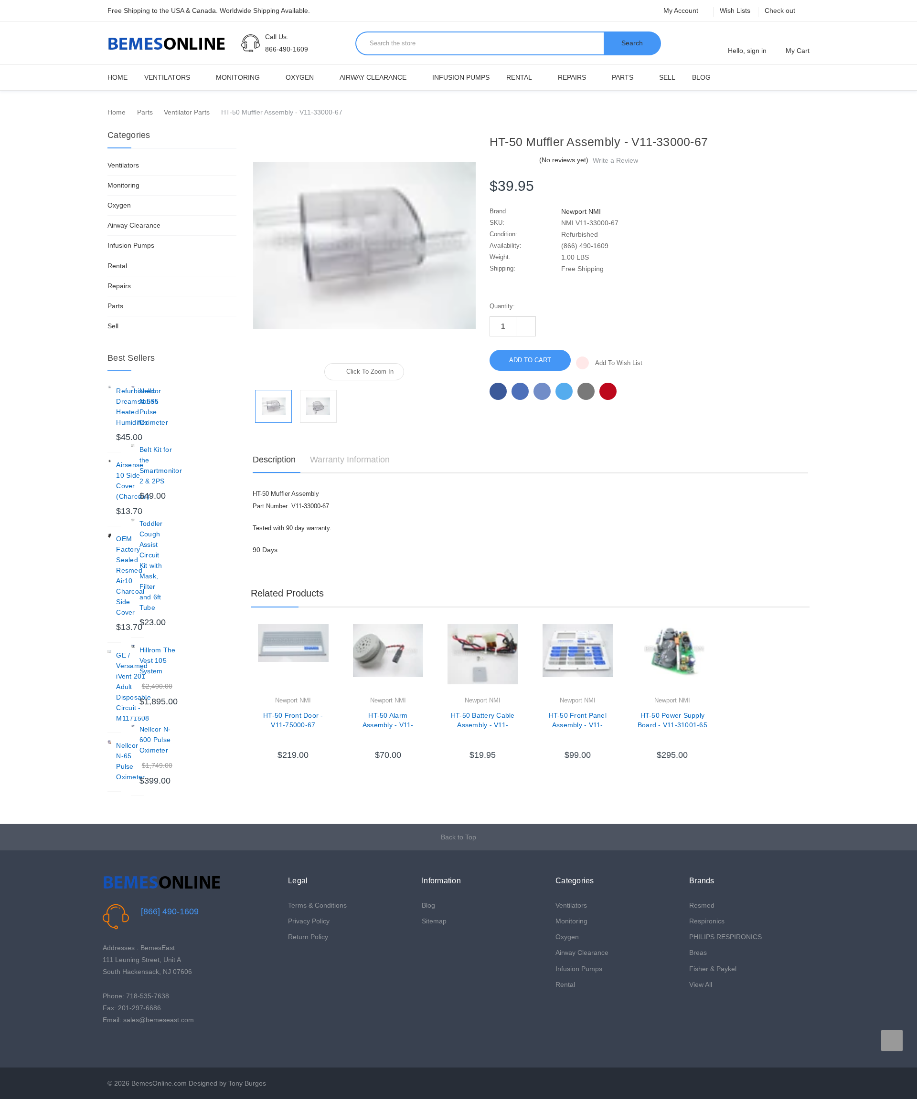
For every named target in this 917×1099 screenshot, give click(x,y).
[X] (564, 391)
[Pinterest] (608, 391)
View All (700, 984)
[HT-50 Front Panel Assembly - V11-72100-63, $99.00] (578, 659)
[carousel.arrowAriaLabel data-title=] (892, 1040)
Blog (701, 77)
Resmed (701, 905)
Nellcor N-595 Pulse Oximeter (153, 406)
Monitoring (238, 77)
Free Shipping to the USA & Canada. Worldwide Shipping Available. (208, 10)
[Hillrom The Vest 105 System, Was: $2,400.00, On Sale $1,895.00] (133, 647)
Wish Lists (735, 10)
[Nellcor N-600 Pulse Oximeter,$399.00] (133, 726)
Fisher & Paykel (712, 969)
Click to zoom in (370, 371)
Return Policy (308, 937)
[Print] (542, 391)
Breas (698, 952)
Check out (780, 10)
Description (274, 459)
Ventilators (167, 77)
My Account (681, 10)
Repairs (572, 77)
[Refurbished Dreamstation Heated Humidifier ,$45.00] (109, 387)
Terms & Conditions (317, 905)
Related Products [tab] (287, 593)
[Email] (520, 391)
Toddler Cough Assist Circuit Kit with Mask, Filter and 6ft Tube (151, 565)
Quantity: (502, 306)
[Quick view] (329, 656)
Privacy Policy (309, 921)
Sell (667, 77)
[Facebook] (498, 391)
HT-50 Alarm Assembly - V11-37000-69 (388, 721)
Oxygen (300, 77)
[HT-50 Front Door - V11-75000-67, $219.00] (293, 659)
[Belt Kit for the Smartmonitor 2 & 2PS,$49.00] (133, 446)
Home (117, 77)
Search (632, 43)
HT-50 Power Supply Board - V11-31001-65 (672, 720)
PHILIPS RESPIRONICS (725, 937)
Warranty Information (350, 459)
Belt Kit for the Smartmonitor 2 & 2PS (160, 465)
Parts (622, 77)
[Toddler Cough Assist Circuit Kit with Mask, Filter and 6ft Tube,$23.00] (133, 520)
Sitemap (434, 921)
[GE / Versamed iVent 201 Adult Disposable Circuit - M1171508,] (109, 652)
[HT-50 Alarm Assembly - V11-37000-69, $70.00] (388, 659)
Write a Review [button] (615, 160)
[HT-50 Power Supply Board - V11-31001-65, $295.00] (672, 659)
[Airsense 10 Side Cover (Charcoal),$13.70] (109, 461)
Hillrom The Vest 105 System (157, 660)
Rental (519, 77)
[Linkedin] (586, 391)
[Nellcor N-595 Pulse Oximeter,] (133, 387)
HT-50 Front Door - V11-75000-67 (293, 720)
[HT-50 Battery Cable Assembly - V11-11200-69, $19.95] (483, 659)
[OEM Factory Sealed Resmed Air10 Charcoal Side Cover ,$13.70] (109, 535)
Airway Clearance (373, 77)
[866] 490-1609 (170, 911)
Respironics (707, 921)
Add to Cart (293, 741)
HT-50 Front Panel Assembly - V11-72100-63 (578, 721)
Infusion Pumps (461, 77)
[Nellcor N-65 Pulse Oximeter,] (109, 742)
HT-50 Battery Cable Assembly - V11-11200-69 (483, 721)
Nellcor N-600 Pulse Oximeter (155, 739)
